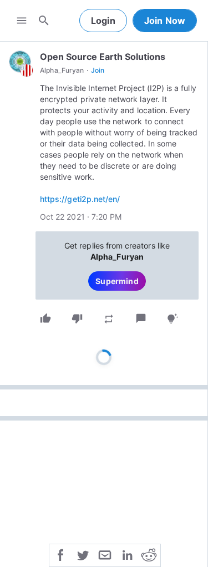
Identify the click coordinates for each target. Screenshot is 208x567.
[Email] (105, 554)
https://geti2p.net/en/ (80, 199)
